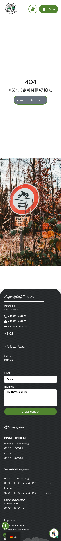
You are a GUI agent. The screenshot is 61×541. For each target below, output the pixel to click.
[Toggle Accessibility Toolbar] (5, 525)
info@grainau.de (17, 326)
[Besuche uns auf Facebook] (11, 333)
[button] (5, 535)
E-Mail (7, 372)
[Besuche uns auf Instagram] (6, 333)
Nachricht (9, 386)
